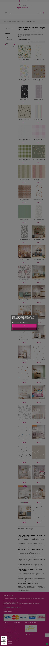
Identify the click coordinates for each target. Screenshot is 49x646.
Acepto (24, 325)
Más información (15, 322)
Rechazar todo (24, 329)
